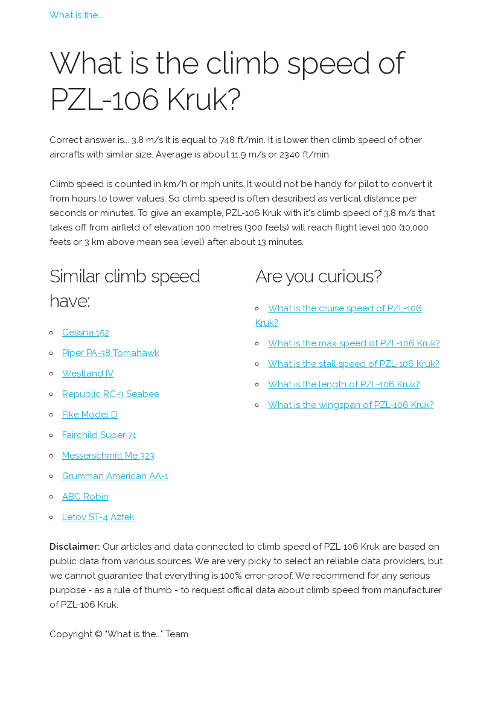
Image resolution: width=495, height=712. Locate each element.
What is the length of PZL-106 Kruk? (344, 384)
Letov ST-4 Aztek (98, 517)
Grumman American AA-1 (115, 476)
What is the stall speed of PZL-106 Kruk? (353, 363)
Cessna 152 (85, 332)
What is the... (76, 15)
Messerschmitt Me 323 (108, 455)
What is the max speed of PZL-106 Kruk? (354, 343)
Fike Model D (90, 414)
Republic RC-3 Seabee (110, 394)
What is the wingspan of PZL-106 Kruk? (351, 404)
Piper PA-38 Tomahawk (110, 353)
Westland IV (87, 373)
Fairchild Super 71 (99, 435)
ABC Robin (85, 496)
